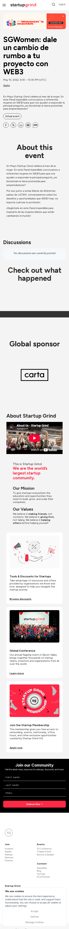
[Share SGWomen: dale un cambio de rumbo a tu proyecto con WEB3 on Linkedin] (20, 125)
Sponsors (9, 857)
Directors (9, 860)
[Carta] (34, 375)
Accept (34, 911)
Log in (62, 4)
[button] (53, 4)
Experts (8, 851)
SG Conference (44, 849)
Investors (9, 849)
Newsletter (42, 868)
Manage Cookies (34, 922)
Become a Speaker (45, 854)
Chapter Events (44, 851)
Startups (9, 854)
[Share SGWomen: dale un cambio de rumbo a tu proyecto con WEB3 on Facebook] (6, 125)
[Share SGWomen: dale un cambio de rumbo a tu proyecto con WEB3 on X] (13, 125)
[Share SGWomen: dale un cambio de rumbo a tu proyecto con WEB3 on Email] (28, 125)
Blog (39, 871)
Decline (34, 916)
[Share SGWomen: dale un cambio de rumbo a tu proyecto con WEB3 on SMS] (35, 125)
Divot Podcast (43, 877)
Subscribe (33, 804)
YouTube (41, 874)
